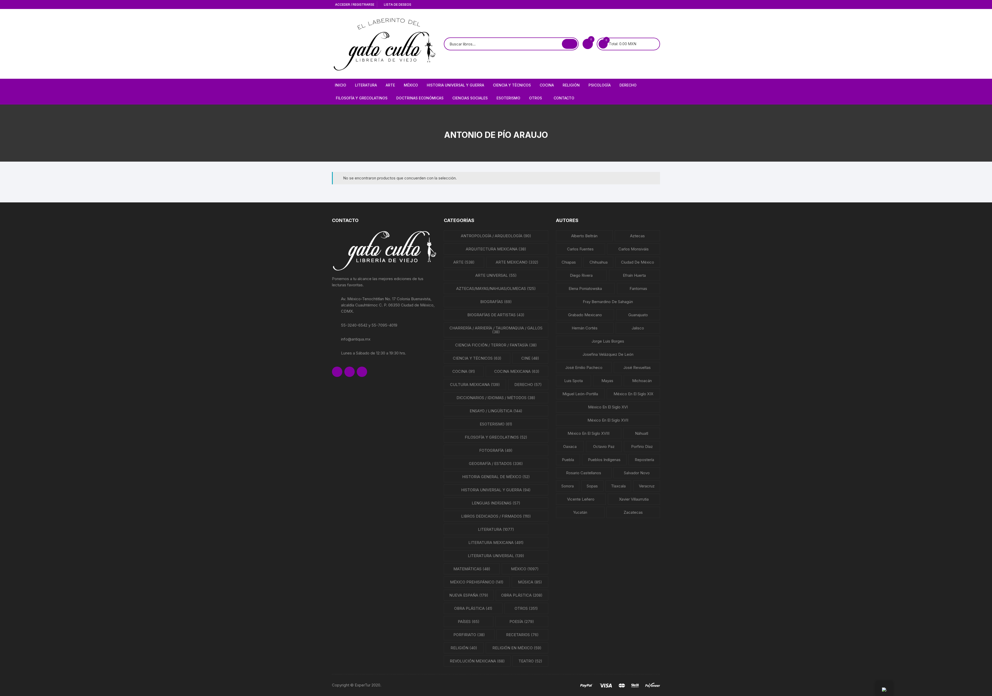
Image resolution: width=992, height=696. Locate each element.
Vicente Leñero (580, 499)
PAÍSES (468, 621)
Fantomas (638, 288)
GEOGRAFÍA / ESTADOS (496, 463)
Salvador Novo (637, 472)
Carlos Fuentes (580, 249)
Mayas (607, 380)
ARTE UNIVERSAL (496, 275)
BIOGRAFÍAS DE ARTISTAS (495, 314)
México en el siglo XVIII (588, 433)
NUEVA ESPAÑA (468, 595)
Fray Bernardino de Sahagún (608, 301)
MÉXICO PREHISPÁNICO (476, 582)
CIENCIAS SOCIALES (470, 98)
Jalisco (638, 328)
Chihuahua (599, 262)
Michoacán (642, 380)
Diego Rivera (581, 275)
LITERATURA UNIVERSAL (496, 555)
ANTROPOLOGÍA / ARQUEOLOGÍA (496, 235)
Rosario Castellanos (583, 472)
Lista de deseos (397, 4)
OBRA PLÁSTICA (521, 595)
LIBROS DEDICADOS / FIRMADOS (496, 516)
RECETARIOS (522, 634)
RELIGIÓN (571, 85)
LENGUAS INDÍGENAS (496, 503)
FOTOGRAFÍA (496, 450)
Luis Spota (573, 380)
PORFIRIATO (469, 634)
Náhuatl (641, 433)
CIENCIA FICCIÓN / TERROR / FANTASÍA (496, 345)
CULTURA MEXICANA (475, 384)
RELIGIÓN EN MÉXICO (516, 647)
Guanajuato (638, 314)
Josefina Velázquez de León (608, 354)
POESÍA (521, 621)
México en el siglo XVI (608, 407)
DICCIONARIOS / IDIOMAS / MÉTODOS (495, 397)
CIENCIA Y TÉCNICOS (512, 85)
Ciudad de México (637, 262)
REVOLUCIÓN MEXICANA (477, 661)
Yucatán (580, 512)
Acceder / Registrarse (354, 4)
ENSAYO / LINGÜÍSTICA (496, 410)
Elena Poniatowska (585, 288)
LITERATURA (366, 85)
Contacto (564, 98)
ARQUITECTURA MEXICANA (496, 249)
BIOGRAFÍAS (496, 301)
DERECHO (628, 85)
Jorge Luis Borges (608, 341)
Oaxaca (570, 446)
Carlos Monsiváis (633, 249)
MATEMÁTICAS (471, 568)
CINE (530, 358)
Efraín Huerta (634, 275)
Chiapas (569, 262)
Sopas (592, 486)
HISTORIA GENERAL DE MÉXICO (496, 476)
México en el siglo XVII (607, 420)
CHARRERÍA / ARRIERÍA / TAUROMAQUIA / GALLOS (496, 330)
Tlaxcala (618, 486)
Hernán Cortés (585, 328)
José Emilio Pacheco (583, 367)
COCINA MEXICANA (516, 371)
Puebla (568, 459)
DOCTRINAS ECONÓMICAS (420, 98)
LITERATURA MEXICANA (496, 542)
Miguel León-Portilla (580, 393)
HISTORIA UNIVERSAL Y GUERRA (455, 85)
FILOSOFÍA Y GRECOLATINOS (362, 98)
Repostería (644, 459)
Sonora (567, 486)
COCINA (547, 85)
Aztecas (637, 235)
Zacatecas (633, 512)
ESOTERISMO (508, 98)
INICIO (340, 85)
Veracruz (647, 486)
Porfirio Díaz (642, 446)
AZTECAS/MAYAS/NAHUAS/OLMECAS (496, 288)
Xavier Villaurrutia (634, 499)
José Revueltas (637, 367)
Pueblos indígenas (604, 459)
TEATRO (530, 661)
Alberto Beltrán (584, 235)
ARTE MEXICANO (517, 262)
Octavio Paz (604, 446)
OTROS (535, 98)
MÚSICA (530, 582)
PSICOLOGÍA (599, 85)
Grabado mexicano (585, 314)
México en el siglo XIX (633, 393)
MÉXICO (411, 85)
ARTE (390, 85)
